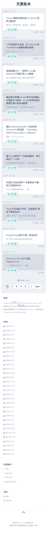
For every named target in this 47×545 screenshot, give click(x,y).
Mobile (36, 306)
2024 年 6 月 (9, 348)
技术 (37, 32)
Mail (20, 306)
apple (10, 303)
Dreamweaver (28, 303)
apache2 (5, 303)
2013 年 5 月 (9, 450)
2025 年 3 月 (9, 335)
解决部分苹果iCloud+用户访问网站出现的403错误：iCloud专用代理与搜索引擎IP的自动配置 (23, 100)
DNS (18, 303)
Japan (39, 303)
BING (7, 496)
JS (11, 306)
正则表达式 (19, 312)
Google (34, 303)
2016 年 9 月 (9, 394)
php (11, 309)
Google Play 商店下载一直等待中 (22, 235)
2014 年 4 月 (9, 416)
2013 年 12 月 (10, 428)
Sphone (28, 309)
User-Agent (6, 312)
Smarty (22, 309)
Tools (34, 309)
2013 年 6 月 (9, 445)
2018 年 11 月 (10, 386)
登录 (7, 469)
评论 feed (8, 477)
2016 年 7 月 (9, 399)
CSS (14, 302)
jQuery (6, 306)
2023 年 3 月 (9, 365)
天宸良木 (23, 4)
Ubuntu (39, 309)
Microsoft (29, 306)
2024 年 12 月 (10, 339)
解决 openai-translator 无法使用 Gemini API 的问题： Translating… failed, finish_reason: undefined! (22, 129)
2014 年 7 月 (9, 407)
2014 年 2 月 (9, 424)
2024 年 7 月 (9, 343)
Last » (37, 286)
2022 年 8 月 (9, 377)
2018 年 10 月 (10, 390)
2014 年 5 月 (9, 411)
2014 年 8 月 (9, 403)
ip (37, 303)
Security (16, 309)
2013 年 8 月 (9, 441)
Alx (36, 525)
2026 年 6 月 (9, 326)
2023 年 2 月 (9, 369)
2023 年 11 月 (10, 352)
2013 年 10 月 (10, 437)
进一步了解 (12, 30)
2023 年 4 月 (9, 360)
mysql (6, 309)
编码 (24, 312)
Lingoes (15, 306)
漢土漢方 (8, 501)
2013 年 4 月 (9, 454)
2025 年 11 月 (10, 330)
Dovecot (22, 303)
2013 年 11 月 (10, 433)
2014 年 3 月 (9, 420)
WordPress (13, 312)
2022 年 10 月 (10, 373)
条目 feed (8, 473)
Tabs (31, 309)
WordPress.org (10, 482)
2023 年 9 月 (9, 356)
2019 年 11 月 (10, 382)
